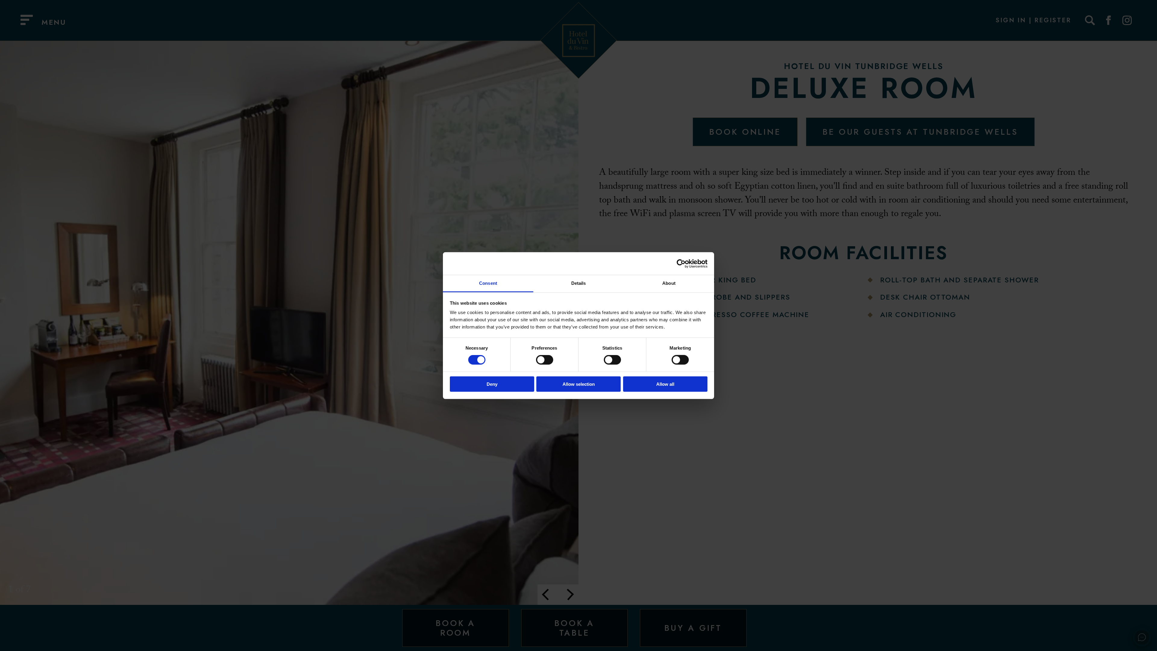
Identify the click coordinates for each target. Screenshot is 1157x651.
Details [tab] (578, 283)
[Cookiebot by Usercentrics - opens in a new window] (681, 263)
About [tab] (669, 283)
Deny (492, 384)
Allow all (665, 384)
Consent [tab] (488, 283)
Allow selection (579, 384)
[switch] (544, 360)
